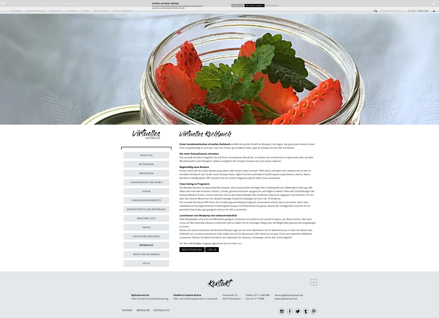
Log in (212, 249)
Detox (146, 263)
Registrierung (192, 249)
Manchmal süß (146, 218)
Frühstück (146, 155)
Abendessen (146, 173)
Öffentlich (146, 245)
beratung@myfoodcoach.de (289, 295)
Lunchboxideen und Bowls (146, 182)
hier (240, 243)
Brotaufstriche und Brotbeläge (146, 209)
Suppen (146, 191)
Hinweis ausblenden (272, 5)
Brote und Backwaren (146, 254)
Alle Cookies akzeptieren (254, 5)
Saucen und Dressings (146, 236)
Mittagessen (146, 164)
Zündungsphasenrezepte (146, 200)
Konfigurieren (237, 5)
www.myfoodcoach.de (286, 298)
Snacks (146, 227)
